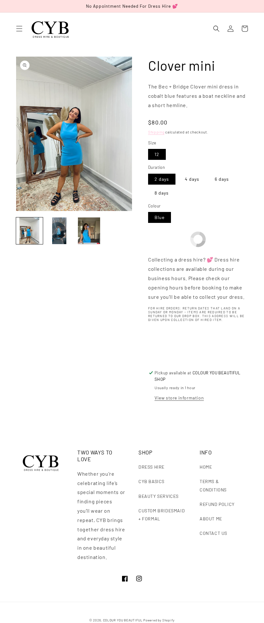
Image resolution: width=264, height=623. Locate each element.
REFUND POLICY (217, 504)
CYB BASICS (151, 481)
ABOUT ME (211, 518)
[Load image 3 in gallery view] (89, 230)
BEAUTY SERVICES (158, 496)
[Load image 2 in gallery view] (59, 230)
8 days (162, 193)
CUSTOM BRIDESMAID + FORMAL (161, 514)
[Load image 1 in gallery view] (29, 230)
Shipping (156, 132)
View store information (179, 397)
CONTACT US (213, 533)
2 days (162, 179)
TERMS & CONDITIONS (213, 485)
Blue (160, 217)
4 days (192, 179)
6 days (222, 179)
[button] (19, 29)
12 (157, 154)
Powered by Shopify (159, 620)
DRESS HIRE (151, 467)
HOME (206, 467)
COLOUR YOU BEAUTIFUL (123, 620)
